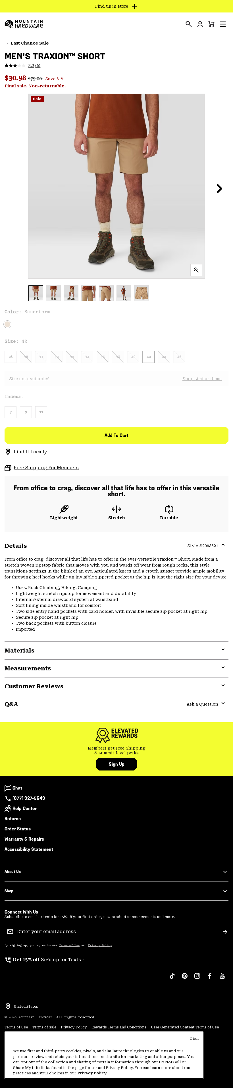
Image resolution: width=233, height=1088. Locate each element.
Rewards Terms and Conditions (118, 1027)
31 (41, 357)
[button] (222, 24)
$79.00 (35, 78)
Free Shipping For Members (46, 467)
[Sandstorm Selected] (7, 324)
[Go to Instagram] (197, 979)
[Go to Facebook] (209, 979)
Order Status (18, 829)
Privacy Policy (100, 945)
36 (103, 357)
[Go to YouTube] (222, 979)
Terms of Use (69, 945)
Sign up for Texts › (44, 959)
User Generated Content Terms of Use (185, 1027)
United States (26, 1007)
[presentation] (188, 24)
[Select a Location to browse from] (8, 1006)
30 (26, 357)
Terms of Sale (44, 1027)
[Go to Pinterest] (184, 979)
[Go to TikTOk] (172, 979)
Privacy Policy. (92, 1073)
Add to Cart (116, 435)
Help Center (25, 808)
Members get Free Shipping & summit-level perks (116, 751)
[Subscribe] (225, 931)
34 (87, 357)
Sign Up (116, 764)
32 (57, 357)
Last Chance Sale (30, 43)
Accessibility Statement (29, 849)
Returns (13, 818)
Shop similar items (202, 378)
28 (11, 357)
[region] (104, 1055)
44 (164, 357)
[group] (116, 751)
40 (133, 357)
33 (72, 357)
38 (118, 357)
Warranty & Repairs (24, 839)
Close (194, 1039)
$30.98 (16, 78)
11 (41, 412)
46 (179, 357)
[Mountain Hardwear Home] (24, 24)
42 (149, 357)
